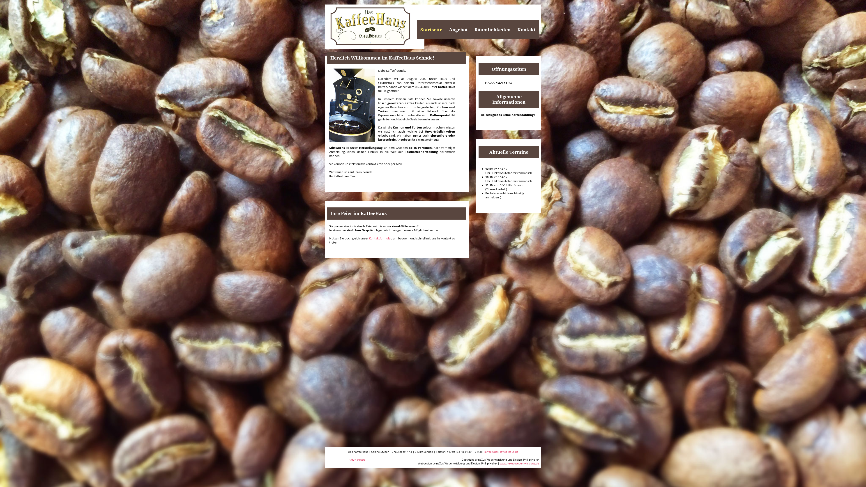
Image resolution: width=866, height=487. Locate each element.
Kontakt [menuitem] (526, 29)
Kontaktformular (380, 238)
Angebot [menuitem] (458, 29)
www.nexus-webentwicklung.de (519, 463)
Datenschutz (356, 460)
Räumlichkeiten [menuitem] (492, 29)
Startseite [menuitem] (431, 29)
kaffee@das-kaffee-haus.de (501, 452)
